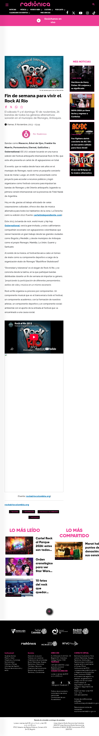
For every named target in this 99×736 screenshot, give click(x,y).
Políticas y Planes (11, 664)
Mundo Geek (35, 10)
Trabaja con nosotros (35, 658)
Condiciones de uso (58, 697)
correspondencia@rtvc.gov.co (85, 670)
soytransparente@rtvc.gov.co (85, 711)
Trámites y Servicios (35, 666)
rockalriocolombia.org (38, 496)
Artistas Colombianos (64, 558)
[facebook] (6, 107)
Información (29, 512)
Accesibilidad (56, 699)
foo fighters (76, 134)
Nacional (15, 512)
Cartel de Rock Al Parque (16, 553)
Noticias (12, 10)
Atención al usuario (35, 656)
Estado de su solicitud (36, 670)
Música (23, 10)
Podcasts (59, 10)
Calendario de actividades (37, 660)
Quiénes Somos (10, 656)
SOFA (74, 106)
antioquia (35, 517)
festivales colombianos (49, 512)
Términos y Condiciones (36, 672)
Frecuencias (45, 13)
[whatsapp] (16, 107)
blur (73, 166)
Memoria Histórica (14, 595)
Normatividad (9, 662)
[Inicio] (35, 3)
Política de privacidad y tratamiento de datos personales (59, 693)
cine (9, 574)
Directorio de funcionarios (37, 668)
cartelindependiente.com (47, 215)
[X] (11, 107)
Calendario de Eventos (18, 13)
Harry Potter (76, 78)
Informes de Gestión (12, 666)
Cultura (47, 10)
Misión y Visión (10, 658)
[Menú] (7, 5)
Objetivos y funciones (12, 660)
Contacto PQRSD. (84, 674)
